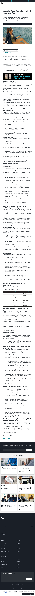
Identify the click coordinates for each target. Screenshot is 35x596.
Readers (19, 551)
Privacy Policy (9, 585)
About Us (19, 561)
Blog (4, 6)
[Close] (34, 592)
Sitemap (26, 585)
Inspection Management (4, 546)
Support (2, 567)
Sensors (19, 545)
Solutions (2, 540)
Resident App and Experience (5, 551)
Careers (19, 562)
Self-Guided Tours (3, 553)
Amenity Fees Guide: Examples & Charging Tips (11, 6)
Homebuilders (3, 561)
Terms (13, 585)
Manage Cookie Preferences (21, 569)
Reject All (31, 594)
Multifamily (2, 562)
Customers (2, 559)
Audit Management (3, 545)
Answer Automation (3, 543)
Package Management (4, 548)
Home (1, 6)
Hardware (19, 540)
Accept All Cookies (25, 594)
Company (19, 559)
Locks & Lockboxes (20, 543)
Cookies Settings (3, 594)
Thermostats (19, 546)
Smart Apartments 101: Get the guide (17, 23)
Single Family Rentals (4, 564)
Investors (19, 567)
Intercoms (19, 548)
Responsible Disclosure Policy (20, 585)
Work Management (3, 556)
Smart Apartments (3, 554)
